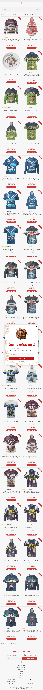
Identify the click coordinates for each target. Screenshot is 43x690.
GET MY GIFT (22, 358)
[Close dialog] (36, 326)
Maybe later (21, 361)
